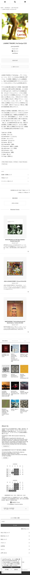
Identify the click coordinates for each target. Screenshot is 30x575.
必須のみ (16, 569)
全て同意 (6, 569)
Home (2, 7)
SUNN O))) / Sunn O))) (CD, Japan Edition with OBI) (24, 355)
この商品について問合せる (23, 192)
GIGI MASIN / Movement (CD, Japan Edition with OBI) (15, 393)
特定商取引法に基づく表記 (16, 190)
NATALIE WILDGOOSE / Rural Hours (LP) (14, 376)
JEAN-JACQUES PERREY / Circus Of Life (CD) (15, 281)
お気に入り (15, 51)
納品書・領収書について (6, 174)
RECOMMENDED (15, 340)
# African (16, 161)
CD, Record (7, 7)
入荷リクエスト (15, 67)
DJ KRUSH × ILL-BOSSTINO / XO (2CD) (5, 355)
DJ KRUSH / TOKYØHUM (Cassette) (4, 376)
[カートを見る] (25, 2)
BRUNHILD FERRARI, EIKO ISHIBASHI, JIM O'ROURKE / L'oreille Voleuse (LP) (5, 412)
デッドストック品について (7, 181)
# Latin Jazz (4, 164)
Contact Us (6, 446)
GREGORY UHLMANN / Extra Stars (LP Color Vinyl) (24, 411)
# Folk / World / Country (7, 161)
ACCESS (5, 457)
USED (25, 340)
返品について (25, 190)
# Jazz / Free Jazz (23, 161)
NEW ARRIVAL (5, 340)
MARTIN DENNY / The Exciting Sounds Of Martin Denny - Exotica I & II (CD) (15, 322)
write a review (15, 203)
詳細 (11, 567)
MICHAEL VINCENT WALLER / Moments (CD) (24, 392)
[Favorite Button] (28, 252)
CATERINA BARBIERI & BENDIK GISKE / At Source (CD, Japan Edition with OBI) (6, 394)
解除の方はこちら (25, 528)
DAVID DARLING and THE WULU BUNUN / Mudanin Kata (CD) (15, 240)
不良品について (4, 177)
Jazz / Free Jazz (14, 7)
